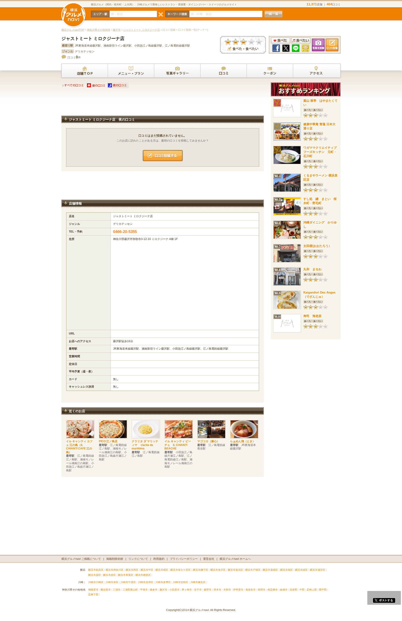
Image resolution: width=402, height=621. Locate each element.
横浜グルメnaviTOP (72, 29)
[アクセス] (316, 71)
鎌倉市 (153, 589)
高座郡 (293, 589)
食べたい (300, 40)
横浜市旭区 (286, 569)
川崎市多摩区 (163, 582)
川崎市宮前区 (180, 582)
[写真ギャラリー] (177, 71)
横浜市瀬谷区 (317, 569)
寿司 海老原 (312, 316)
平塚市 (144, 589)
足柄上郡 (312, 589)
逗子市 (198, 589)
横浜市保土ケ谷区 (180, 569)
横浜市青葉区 (125, 575)
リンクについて (138, 558)
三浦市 (117, 589)
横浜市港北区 (235, 569)
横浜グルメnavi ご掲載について (81, 558)
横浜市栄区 (94, 575)
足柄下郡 (93, 594)
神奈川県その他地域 (98, 29)
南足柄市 (273, 589)
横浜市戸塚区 (253, 569)
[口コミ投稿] (224, 71)
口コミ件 (74, 57)
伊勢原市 (238, 589)
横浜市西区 (132, 569)
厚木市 (217, 589)
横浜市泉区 (109, 575)
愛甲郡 (323, 589)
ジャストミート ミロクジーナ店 (141, 29)
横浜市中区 (147, 569)
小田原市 (174, 589)
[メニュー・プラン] (131, 71)
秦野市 (207, 589)
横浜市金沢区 (218, 569)
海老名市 (250, 589)
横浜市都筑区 (143, 575)
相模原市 (93, 589)
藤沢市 (117, 29)
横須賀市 (105, 589)
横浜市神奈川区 (115, 569)
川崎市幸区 (112, 582)
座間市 (261, 589)
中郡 (302, 589)
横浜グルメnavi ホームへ (235, 558)
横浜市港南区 (270, 569)
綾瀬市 (284, 589)
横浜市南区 (161, 569)
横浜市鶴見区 (96, 569)
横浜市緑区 (301, 569)
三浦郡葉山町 (130, 589)
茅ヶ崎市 (187, 589)
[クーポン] (270, 71)
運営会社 (208, 558)
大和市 (227, 589)
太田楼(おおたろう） (317, 246)
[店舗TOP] (85, 71)
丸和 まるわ (312, 269)
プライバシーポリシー (184, 558)
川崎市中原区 (128, 582)
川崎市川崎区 (96, 582)
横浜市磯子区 (200, 569)
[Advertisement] (162, 103)
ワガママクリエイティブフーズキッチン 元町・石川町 (320, 152)
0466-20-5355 (125, 232)
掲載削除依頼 (114, 558)
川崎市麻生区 (198, 582)
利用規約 (158, 558)
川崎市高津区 (145, 582)
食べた (280, 40)
